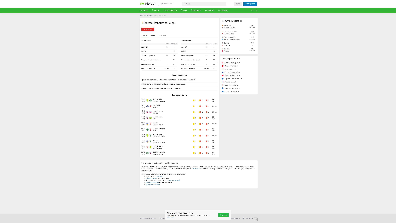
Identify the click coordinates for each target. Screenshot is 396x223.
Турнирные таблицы (153, 184)
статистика (159, 176)
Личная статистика (152, 182)
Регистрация (250, 4)
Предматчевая (151, 178)
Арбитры (149, 15)
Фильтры (149, 29)
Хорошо (223, 215)
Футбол (142, 15)
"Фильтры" (195, 169)
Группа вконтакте (234, 218)
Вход (238, 4)
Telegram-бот (249, 218)
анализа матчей (174, 180)
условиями (170, 217)
